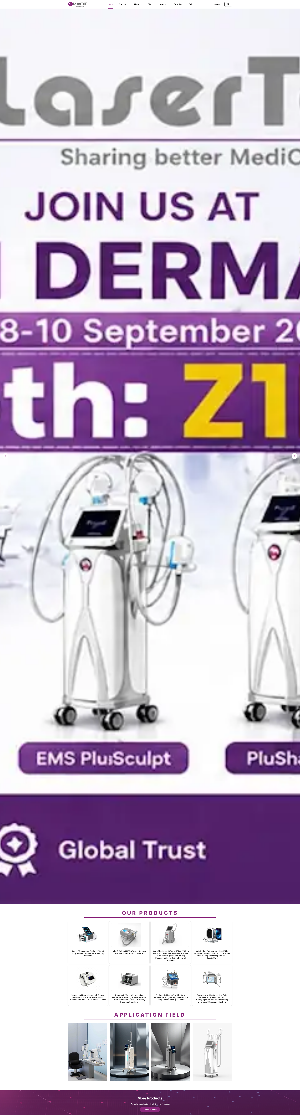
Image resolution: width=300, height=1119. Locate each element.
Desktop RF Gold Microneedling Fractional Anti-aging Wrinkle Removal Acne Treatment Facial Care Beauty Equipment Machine (129, 998)
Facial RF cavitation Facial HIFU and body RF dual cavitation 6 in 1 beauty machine (88, 953)
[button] (228, 4)
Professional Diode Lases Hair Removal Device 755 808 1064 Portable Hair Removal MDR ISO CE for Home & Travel (88, 997)
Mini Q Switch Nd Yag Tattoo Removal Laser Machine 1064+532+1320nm (129, 952)
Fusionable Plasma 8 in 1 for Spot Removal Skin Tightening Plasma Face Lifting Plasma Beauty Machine (171, 997)
